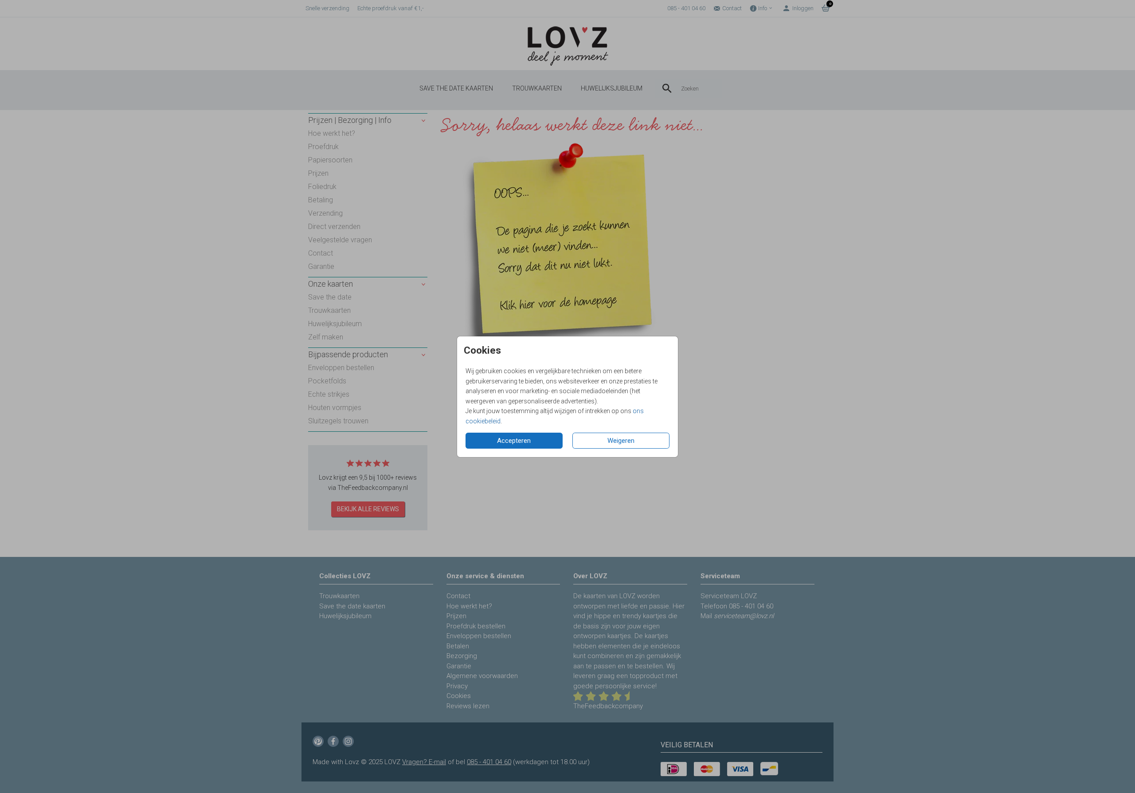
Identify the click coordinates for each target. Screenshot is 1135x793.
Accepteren (514, 441)
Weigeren (620, 441)
